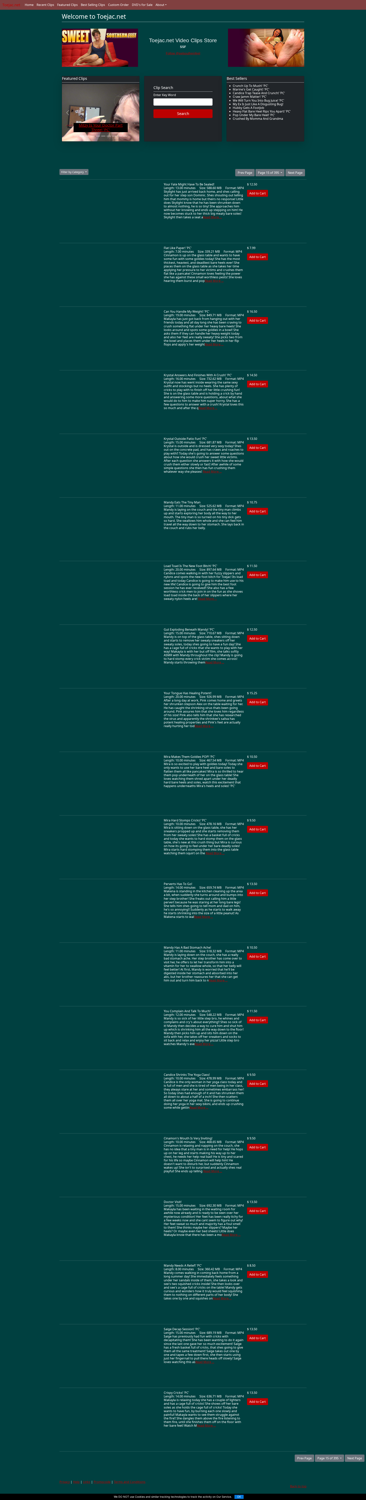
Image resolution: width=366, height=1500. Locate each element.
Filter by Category (72, 172)
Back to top (298, 1486)
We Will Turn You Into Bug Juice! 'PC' (258, 100)
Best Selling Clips (93, 5)
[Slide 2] (81, 136)
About (160, 5)
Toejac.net (11, 4)
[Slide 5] (98, 136)
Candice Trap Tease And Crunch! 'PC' (259, 93)
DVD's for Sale (142, 5)
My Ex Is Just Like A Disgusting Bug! (258, 104)
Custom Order (118, 5)
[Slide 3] (87, 136)
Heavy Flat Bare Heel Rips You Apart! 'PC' (262, 111)
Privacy (64, 1482)
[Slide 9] (119, 136)
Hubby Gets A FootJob (248, 108)
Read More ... (212, 217)
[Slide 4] (92, 136)
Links (86, 1482)
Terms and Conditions (129, 1482)
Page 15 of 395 (269, 173)
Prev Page (245, 173)
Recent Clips (45, 5)
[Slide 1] (76, 136)
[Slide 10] (125, 136)
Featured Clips (67, 5)
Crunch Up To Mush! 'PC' (250, 86)
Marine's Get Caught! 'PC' (251, 89)
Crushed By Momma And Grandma (258, 119)
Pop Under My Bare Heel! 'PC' (254, 115)
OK (239, 1496)
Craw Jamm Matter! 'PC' (250, 97)
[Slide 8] (114, 136)
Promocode (102, 1482)
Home (29, 5)
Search (183, 113)
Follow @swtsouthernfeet (183, 53)
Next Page (295, 173)
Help (76, 1482)
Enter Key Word (164, 95)
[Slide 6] (103, 136)
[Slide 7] (109, 136)
